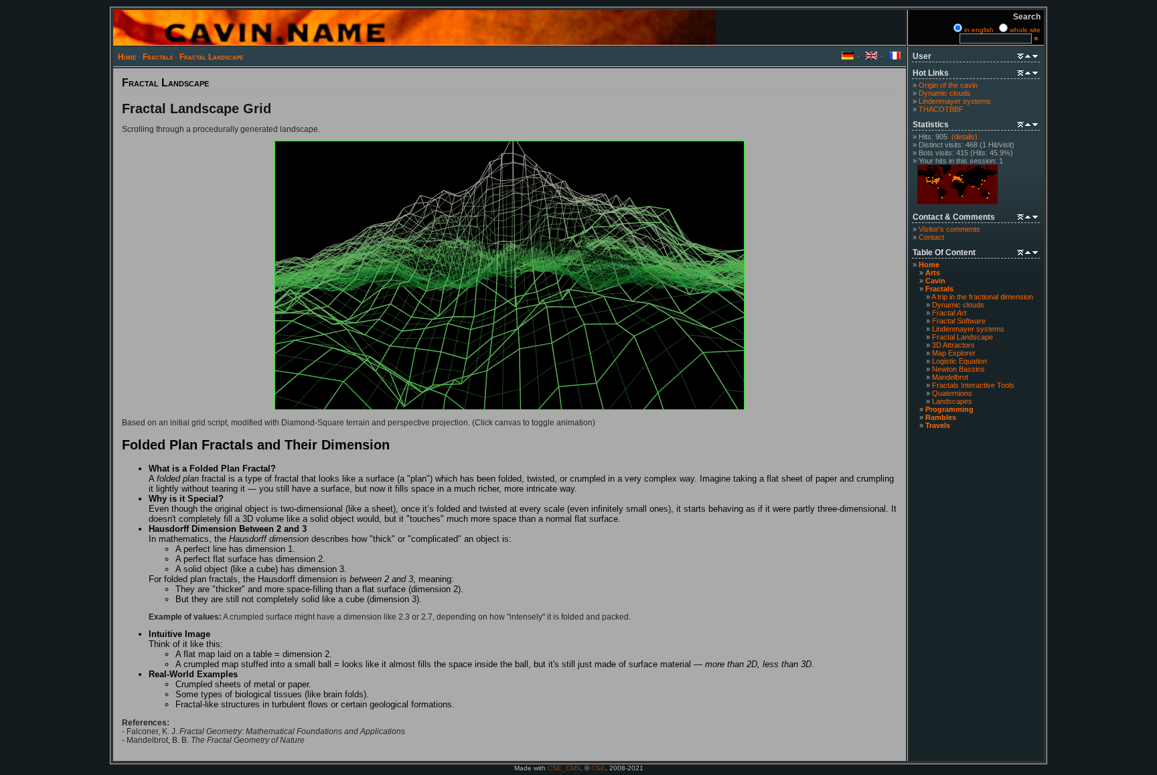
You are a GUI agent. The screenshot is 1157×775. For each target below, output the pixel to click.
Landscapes (952, 401)
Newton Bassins (958, 369)
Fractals (158, 57)
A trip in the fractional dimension (982, 297)
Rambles (940, 417)
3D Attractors (953, 345)
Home (127, 57)
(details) (964, 137)
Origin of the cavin (948, 85)
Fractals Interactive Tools (973, 385)
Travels (937, 425)
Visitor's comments (949, 229)
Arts (932, 273)
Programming (949, 409)
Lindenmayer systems (955, 101)
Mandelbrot (950, 377)
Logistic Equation (959, 361)
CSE (598, 768)
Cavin (935, 281)
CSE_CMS (564, 768)
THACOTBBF (941, 109)
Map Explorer (954, 353)
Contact (931, 237)
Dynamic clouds (945, 93)
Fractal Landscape (211, 57)
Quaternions (952, 393)
